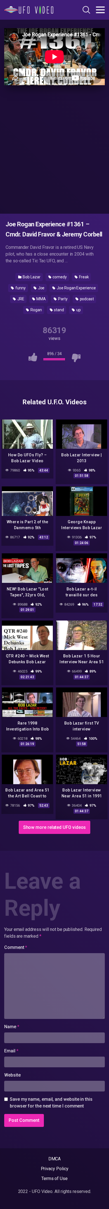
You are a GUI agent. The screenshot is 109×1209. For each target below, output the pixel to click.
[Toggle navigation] (100, 9)
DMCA (54, 1158)
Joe (41, 288)
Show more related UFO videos (54, 827)
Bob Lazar (31, 277)
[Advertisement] (54, 148)
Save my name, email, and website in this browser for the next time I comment (51, 1103)
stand (58, 310)
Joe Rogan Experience (76, 288)
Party (62, 299)
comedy (59, 277)
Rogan (36, 310)
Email (11, 1051)
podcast (86, 299)
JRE (20, 299)
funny (20, 288)
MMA (41, 299)
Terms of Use (54, 1178)
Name (11, 1026)
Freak (83, 277)
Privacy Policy (54, 1168)
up (78, 310)
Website (12, 1075)
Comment (15, 947)
